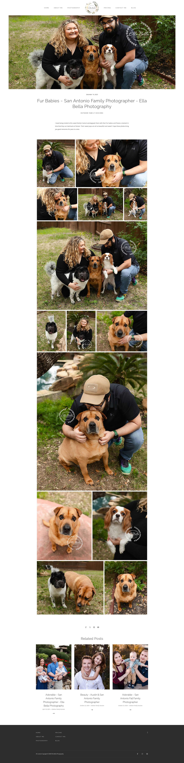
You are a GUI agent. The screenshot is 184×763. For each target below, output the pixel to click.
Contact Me (121, 8)
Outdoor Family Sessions (92, 113)
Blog (133, 8)
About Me (58, 8)
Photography (73, 8)
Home (46, 8)
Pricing (107, 8)
